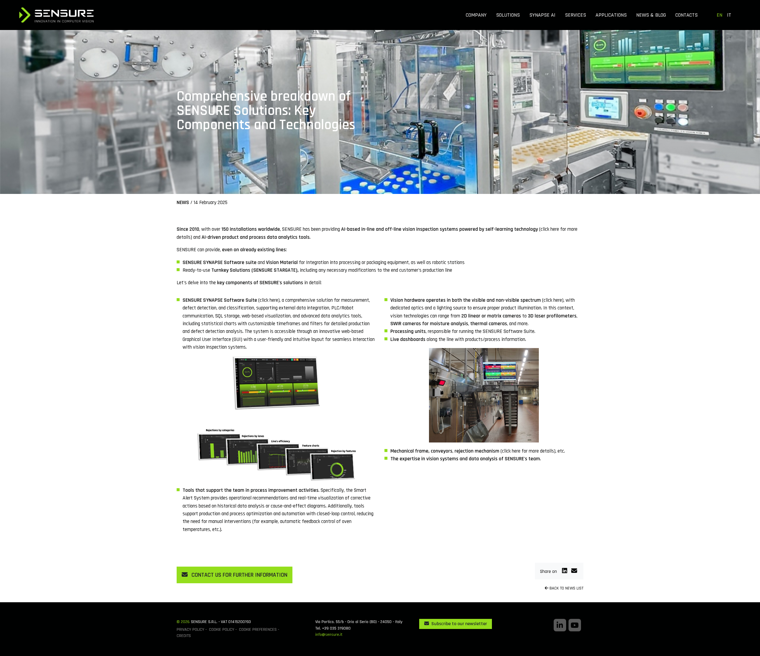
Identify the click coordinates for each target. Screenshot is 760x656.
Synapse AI (542, 15)
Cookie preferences (258, 629)
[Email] (574, 571)
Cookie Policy (221, 629)
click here (550, 229)
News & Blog (651, 15)
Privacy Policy (190, 629)
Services (575, 15)
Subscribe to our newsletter (458, 624)
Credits (184, 635)
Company (476, 15)
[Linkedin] (565, 571)
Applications (611, 15)
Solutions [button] (508, 15)
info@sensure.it (328, 634)
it (729, 15)
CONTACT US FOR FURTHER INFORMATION (238, 575)
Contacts (686, 15)
